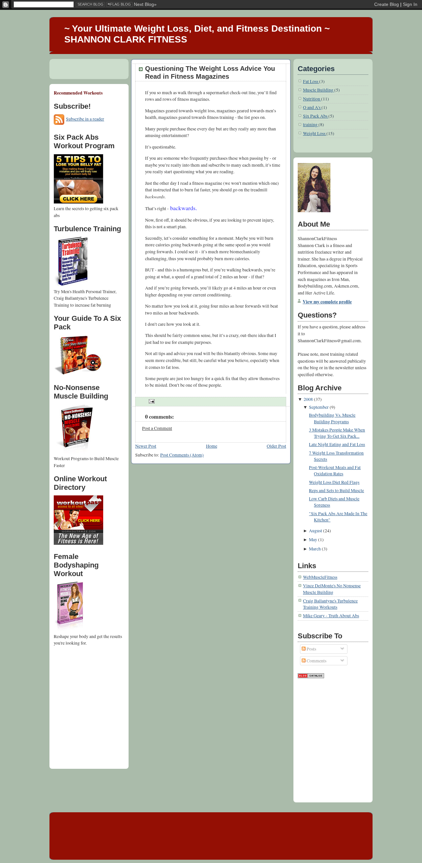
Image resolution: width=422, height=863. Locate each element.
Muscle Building (318, 90)
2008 (308, 399)
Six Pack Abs (315, 116)
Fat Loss (311, 81)
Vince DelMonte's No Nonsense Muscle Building (332, 589)
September (319, 407)
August (315, 531)
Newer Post (145, 446)
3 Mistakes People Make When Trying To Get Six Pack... (337, 433)
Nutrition (312, 99)
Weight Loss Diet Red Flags (334, 482)
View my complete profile (327, 301)
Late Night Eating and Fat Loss (337, 444)
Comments (316, 661)
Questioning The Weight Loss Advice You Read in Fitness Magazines (210, 72)
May (313, 540)
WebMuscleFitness (320, 577)
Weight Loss (314, 133)
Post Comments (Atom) (182, 455)
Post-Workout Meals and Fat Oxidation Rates (335, 470)
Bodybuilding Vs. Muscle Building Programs (332, 418)
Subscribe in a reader (85, 119)
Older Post (276, 446)
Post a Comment (157, 428)
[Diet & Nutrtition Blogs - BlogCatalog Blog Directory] (311, 677)
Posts (311, 649)
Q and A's (312, 107)
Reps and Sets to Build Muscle (336, 490)
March (315, 549)
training (310, 124)
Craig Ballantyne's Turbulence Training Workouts (330, 604)
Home (211, 446)
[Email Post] (150, 401)
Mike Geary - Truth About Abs (331, 616)
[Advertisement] (83, 677)
